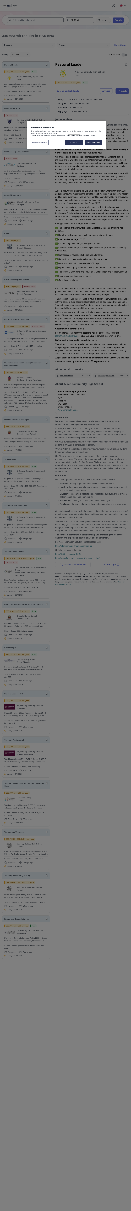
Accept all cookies (93, 142)
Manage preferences (39, 142)
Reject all (73, 142)
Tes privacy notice (89, 135)
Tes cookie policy (74, 135)
